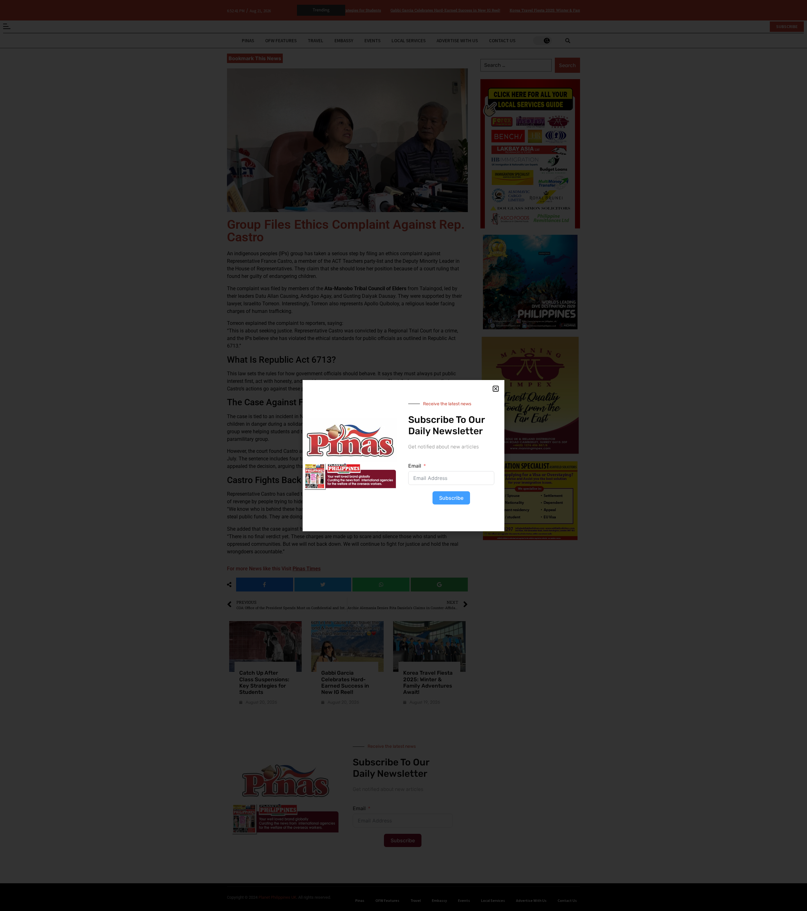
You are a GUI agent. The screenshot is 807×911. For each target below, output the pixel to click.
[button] (495, 388)
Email (414, 466)
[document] (403, 455)
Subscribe (451, 498)
